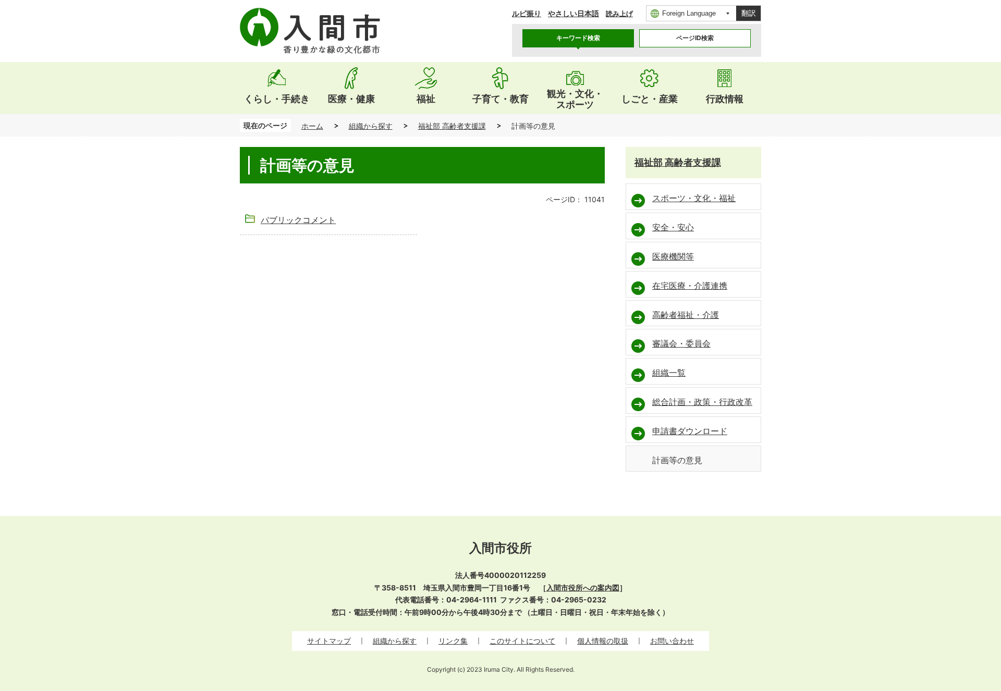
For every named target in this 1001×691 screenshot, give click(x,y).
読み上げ (619, 14)
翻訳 (748, 13)
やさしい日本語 (573, 13)
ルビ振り (526, 13)
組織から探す (371, 125)
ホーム (312, 125)
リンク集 (453, 640)
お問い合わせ (672, 640)
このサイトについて (522, 640)
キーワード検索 (578, 38)
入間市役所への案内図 (582, 587)
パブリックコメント (298, 220)
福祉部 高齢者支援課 (452, 125)
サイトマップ (329, 640)
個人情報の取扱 (602, 640)
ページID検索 (695, 38)
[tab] (578, 38)
